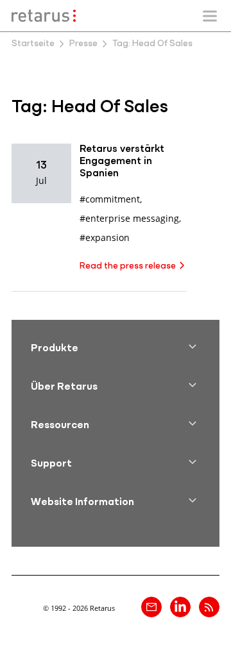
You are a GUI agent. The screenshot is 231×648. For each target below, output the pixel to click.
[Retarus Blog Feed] (209, 607)
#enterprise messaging (129, 218)
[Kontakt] (151, 607)
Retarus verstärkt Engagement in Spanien (122, 161)
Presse (83, 44)
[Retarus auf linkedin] (180, 607)
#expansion (105, 237)
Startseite (33, 44)
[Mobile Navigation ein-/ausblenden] (209, 16)
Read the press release (128, 266)
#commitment (110, 199)
